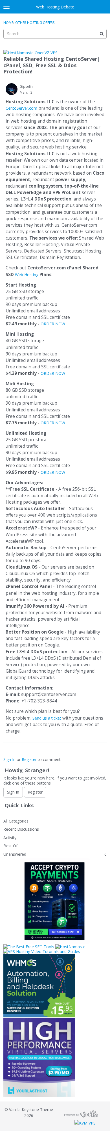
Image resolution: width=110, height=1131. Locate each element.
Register (29, 759)
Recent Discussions (21, 829)
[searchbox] (55, 34)
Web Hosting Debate (55, 7)
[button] (11, 89)
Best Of (10, 845)
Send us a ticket (46, 718)
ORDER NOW (53, 323)
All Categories (15, 821)
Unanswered (14, 854)
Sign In (9, 759)
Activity (9, 837)
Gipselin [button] (26, 86)
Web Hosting (26, 274)
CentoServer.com (21, 108)
